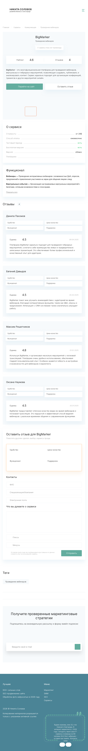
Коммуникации (30, 27)
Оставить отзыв (65, 86)
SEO (46, 697)
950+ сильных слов (11, 690)
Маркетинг (49, 690)
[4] (22, 454)
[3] (19, 454)
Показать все (11, 192)
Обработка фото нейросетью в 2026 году (21, 697)
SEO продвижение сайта (14, 693)
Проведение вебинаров (49, 27)
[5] (26, 454)
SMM (46, 693)
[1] (11, 454)
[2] (15, 454)
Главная (6, 27)
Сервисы (17, 27)
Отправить (71, 553)
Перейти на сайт (26, 86)
